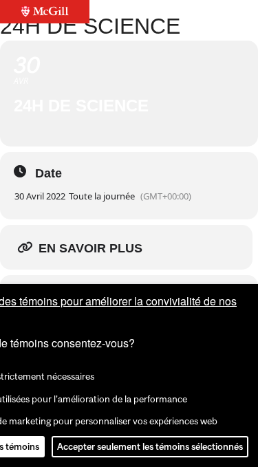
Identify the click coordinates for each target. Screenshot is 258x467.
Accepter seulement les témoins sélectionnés (150, 446)
